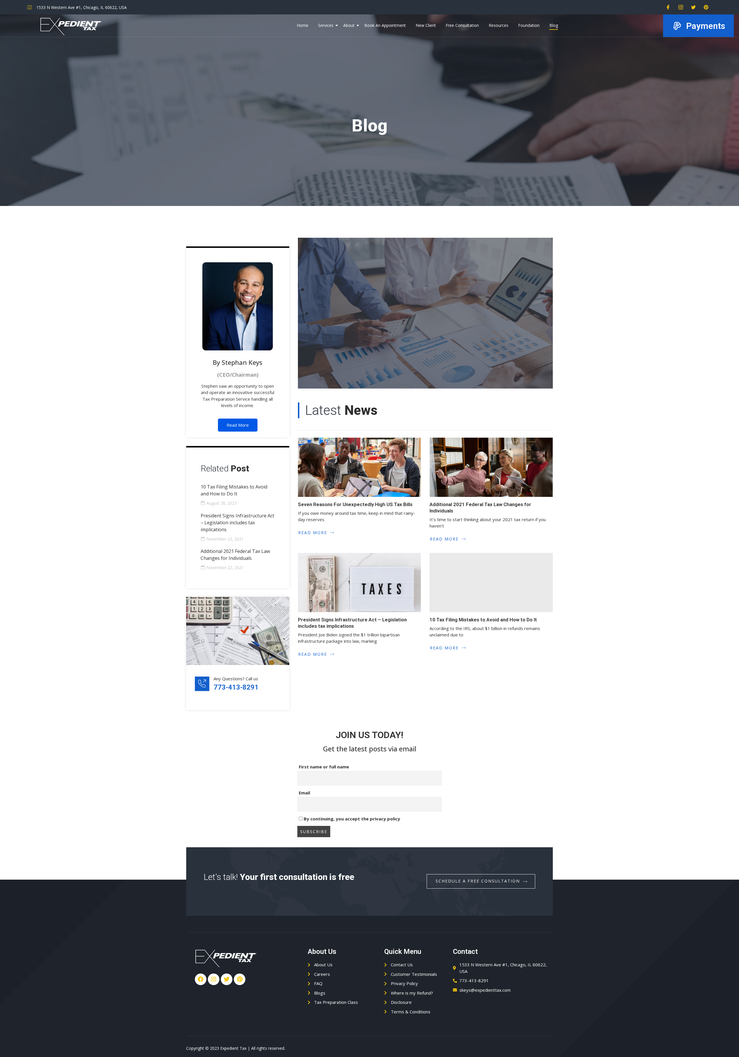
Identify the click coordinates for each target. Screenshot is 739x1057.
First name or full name (324, 767)
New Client (426, 25)
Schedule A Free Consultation (478, 881)
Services (325, 25)
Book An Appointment (385, 25)
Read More (238, 425)
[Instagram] (678, 7)
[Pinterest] (704, 7)
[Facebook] (666, 7)
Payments (705, 26)
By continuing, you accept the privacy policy (351, 819)
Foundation (529, 25)
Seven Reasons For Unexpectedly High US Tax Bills (355, 504)
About (348, 25)
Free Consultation (462, 25)
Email (304, 793)
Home (302, 25)
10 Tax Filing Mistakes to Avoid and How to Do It (483, 620)
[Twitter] (691, 7)
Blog (553, 25)
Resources (498, 25)
